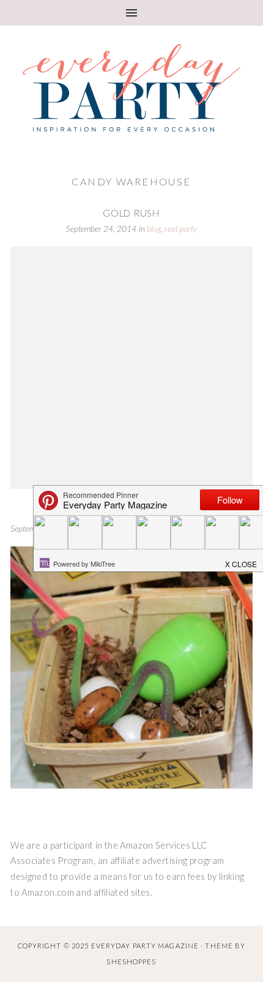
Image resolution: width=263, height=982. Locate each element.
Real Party (181, 229)
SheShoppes (131, 961)
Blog (154, 229)
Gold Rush (131, 212)
